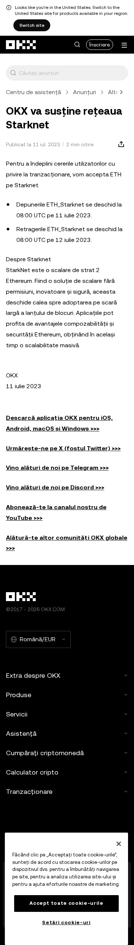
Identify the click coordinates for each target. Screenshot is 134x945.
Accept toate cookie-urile (66, 903)
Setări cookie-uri (66, 922)
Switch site (31, 25)
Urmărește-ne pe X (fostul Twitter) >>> (63, 448)
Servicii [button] (17, 714)
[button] (77, 44)
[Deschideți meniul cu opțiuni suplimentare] (124, 45)
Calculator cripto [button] (32, 772)
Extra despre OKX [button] (33, 675)
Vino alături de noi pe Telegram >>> (57, 467)
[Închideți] (119, 844)
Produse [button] (18, 695)
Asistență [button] (21, 733)
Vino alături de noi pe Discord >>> (55, 487)
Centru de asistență (33, 92)
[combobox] (72, 73)
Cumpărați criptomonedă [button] (45, 753)
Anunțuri (84, 92)
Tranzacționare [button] (29, 791)
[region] (66, 889)
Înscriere (99, 45)
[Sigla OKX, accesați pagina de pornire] (21, 44)
